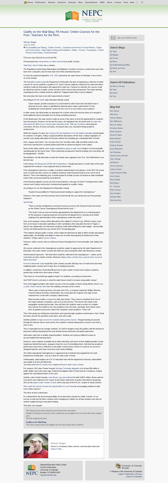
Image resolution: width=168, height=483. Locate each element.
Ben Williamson (116, 121)
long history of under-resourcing (53, 61)
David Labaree (116, 132)
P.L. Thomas (115, 186)
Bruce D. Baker (116, 125)
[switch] (132, 2)
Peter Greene (115, 190)
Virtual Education (50, 53)
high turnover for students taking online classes (58, 320)
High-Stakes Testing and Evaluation (56, 50)
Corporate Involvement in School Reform (78, 47)
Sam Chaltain (115, 193)
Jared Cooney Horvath (119, 156)
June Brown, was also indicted (60, 377)
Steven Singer (29, 42)
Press (126, 2)
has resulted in (80, 124)
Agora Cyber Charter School (44, 382)
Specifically (28, 202)
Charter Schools (54, 47)
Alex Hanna (114, 111)
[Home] (84, 16)
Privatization (91, 50)
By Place (113, 62)
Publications (40, 2)
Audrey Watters (116, 118)
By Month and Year (117, 68)
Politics (74, 50)
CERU (102, 2)
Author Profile (56, 449)
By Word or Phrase (117, 86)
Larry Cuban (115, 176)
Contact (118, 2)
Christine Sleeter (116, 128)
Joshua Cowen (116, 169)
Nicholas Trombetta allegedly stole (69, 368)
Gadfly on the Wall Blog (36, 422)
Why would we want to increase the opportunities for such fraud (48, 386)
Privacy (139, 474)
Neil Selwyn (114, 183)
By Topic (113, 51)
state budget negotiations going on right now (63, 148)
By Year (113, 71)
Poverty (82, 50)
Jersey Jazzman (116, 166)
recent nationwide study (34, 263)
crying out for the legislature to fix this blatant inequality (70, 133)
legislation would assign (36, 82)
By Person (114, 58)
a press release (50, 238)
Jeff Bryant (114, 162)
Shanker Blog (115, 197)
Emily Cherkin (115, 142)
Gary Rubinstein (116, 149)
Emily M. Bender (116, 145)
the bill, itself (39, 100)
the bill (36, 188)
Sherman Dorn (116, 200)
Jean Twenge (115, 159)
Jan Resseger (115, 152)
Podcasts (72, 2)
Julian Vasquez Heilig (118, 173)
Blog (80, 2)
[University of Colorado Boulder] (129, 466)
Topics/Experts (91, 2)
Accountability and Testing (36, 47)
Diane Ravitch (115, 138)
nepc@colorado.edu (48, 475)
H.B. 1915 (54, 75)
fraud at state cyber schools (72, 365)
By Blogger (114, 55)
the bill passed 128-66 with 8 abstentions (51, 164)
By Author (114, 93)
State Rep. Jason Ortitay (33, 65)
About (109, 2)
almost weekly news (44, 365)
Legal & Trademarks (126, 474)
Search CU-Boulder (134, 477)
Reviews (51, 2)
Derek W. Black (116, 135)
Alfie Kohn (114, 114)
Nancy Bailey (115, 180)
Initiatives (62, 2)
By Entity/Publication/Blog (120, 65)
